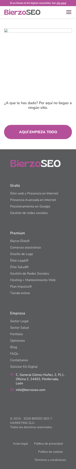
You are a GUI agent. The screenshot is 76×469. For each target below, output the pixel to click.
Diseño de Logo (21, 254)
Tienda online (20, 293)
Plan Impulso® (21, 287)
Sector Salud (19, 328)
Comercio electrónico (25, 247)
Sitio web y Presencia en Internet (34, 193)
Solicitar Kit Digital (23, 367)
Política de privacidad (48, 444)
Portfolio (16, 334)
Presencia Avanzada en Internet (33, 200)
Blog (13, 347)
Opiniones (17, 341)
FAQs (14, 354)
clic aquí (61, 3)
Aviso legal (20, 444)
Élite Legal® (19, 260)
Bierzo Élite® (20, 241)
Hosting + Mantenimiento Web (33, 280)
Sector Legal (19, 321)
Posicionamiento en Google (30, 206)
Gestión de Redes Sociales (29, 274)
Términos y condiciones (50, 460)
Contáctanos (19, 360)
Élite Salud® (19, 267)
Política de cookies (50, 452)
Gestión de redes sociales (29, 213)
